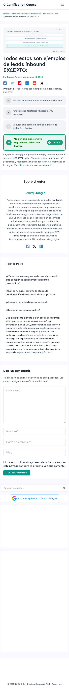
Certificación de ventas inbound (26, 13)
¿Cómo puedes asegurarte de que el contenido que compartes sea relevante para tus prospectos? (32, 279)
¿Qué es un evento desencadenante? (26, 302)
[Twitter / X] (42, 83)
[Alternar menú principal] (62, 4)
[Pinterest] (19, 83)
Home (6, 13)
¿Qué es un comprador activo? (23, 309)
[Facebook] (5, 83)
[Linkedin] (27, 83)
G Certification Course (20, 5)
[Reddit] (34, 83)
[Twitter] (12, 83)
